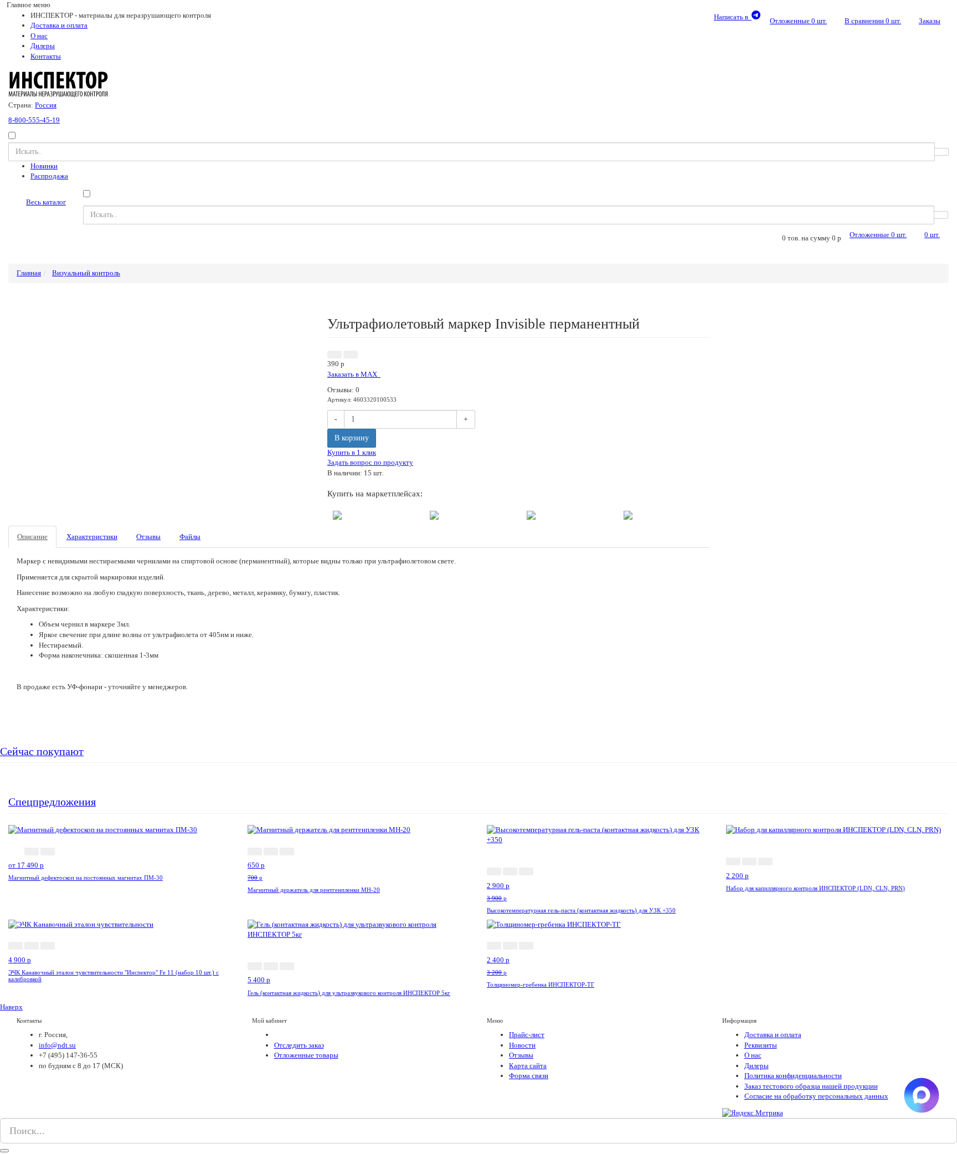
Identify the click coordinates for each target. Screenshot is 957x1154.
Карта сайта (528, 1065)
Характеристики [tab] (91, 536)
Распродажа (49, 176)
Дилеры (42, 46)
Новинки (44, 166)
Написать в (733, 17)
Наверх (11, 1007)
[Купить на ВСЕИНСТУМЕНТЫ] (531, 514)
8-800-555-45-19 (34, 120)
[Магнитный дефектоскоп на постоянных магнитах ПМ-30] (102, 829)
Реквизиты (760, 1045)
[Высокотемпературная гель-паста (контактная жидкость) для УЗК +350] (598, 834)
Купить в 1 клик (351, 452)
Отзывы (521, 1055)
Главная (29, 273)
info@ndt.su (57, 1045)
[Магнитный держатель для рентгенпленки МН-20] (329, 829)
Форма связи (528, 1075)
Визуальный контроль (86, 273)
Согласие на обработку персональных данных (816, 1096)
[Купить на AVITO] (337, 514)
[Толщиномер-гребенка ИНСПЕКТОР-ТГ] (554, 924)
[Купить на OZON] (628, 514)
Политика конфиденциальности (793, 1075)
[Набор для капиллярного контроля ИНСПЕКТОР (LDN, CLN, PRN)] (833, 829)
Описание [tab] (32, 536)
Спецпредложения (52, 802)
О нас (39, 36)
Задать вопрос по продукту (370, 462)
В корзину (352, 438)
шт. (798, 21)
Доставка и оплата (59, 25)
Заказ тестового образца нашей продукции (811, 1086)
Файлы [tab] (189, 536)
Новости (522, 1045)
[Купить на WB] (434, 514)
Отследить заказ (299, 1045)
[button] (334, 354)
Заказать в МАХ (353, 374)
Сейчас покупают (42, 751)
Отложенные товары (306, 1055)
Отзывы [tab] (148, 536)
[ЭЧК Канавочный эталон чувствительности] (80, 924)
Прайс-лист (526, 1034)
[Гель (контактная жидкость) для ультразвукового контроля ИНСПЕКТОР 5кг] (359, 929)
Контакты (45, 56)
